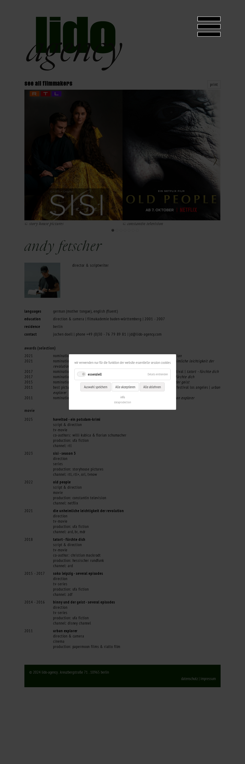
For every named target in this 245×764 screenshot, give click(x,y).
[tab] (191, 26)
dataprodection (122, 402)
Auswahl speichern (95, 387)
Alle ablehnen (152, 387)
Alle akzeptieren (125, 387)
